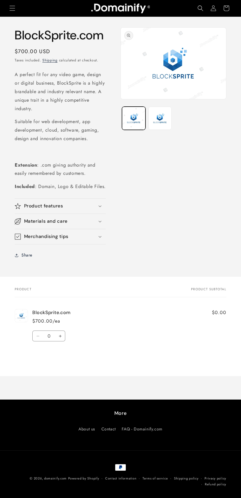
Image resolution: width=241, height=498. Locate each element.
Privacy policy (215, 478)
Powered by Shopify (83, 478)
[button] (12, 8)
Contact (108, 429)
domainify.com (55, 478)
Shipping (50, 60)
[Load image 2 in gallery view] (160, 118)
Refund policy (215, 484)
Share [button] (26, 255)
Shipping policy (186, 478)
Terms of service (155, 478)
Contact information (120, 478)
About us (86, 429)
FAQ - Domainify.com (142, 429)
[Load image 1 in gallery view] (133, 118)
